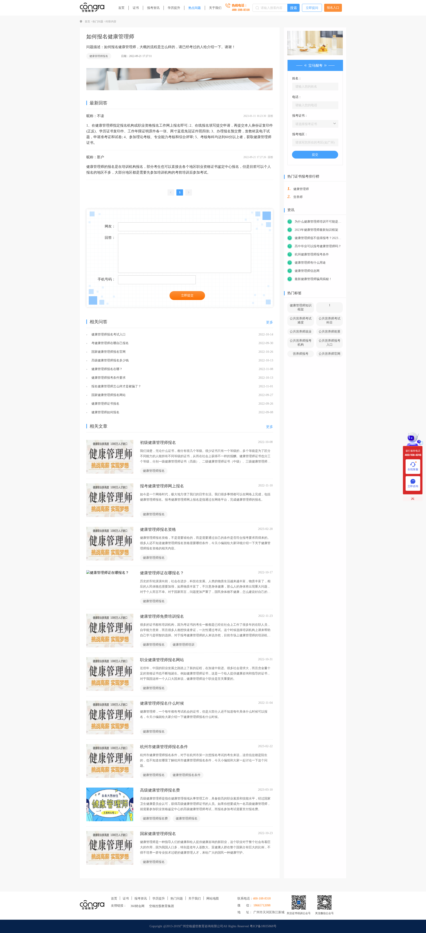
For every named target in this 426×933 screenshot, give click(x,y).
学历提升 (174, 8)
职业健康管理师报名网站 (162, 660)
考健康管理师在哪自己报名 (109, 343)
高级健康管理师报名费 (160, 790)
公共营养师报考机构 (301, 342)
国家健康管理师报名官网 (108, 351)
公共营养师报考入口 (329, 342)
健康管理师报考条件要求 (108, 377)
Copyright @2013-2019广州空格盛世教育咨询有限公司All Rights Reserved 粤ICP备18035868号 (213, 926)
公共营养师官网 (329, 353)
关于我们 (215, 8)
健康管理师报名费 (155, 818)
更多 (269, 322)
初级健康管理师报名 (158, 442)
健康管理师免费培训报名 (162, 616)
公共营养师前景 (329, 331)
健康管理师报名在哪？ (106, 369)
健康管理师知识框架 (301, 307)
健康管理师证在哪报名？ (162, 573)
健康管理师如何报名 (104, 412)
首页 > (89, 21)
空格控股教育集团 (161, 906)
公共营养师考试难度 (301, 320)
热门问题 (176, 898)
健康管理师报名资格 (158, 529)
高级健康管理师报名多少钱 (109, 360)
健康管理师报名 (98, 56)
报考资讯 (153, 8)
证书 (136, 8)
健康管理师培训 (183, 644)
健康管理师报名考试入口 (108, 334)
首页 (121, 8)
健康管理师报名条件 (187, 775)
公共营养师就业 (301, 331)
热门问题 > (99, 21)
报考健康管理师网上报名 (162, 486)
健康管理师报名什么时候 (162, 703)
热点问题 (194, 8)
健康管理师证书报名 (104, 403)
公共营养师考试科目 (329, 320)
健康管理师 (301, 189)
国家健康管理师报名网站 (108, 395)
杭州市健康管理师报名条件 (164, 747)
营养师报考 (300, 353)
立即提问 (312, 8)
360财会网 (137, 906)
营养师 (298, 197)
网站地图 (212, 898)
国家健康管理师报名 (158, 833)
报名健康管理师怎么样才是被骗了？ (115, 386)
